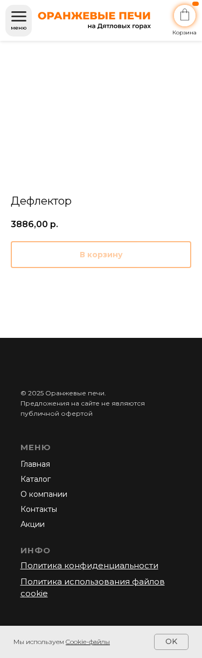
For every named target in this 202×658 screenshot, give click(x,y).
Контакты (38, 509)
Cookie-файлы (88, 642)
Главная (35, 464)
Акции (32, 524)
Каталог (35, 479)
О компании (43, 494)
